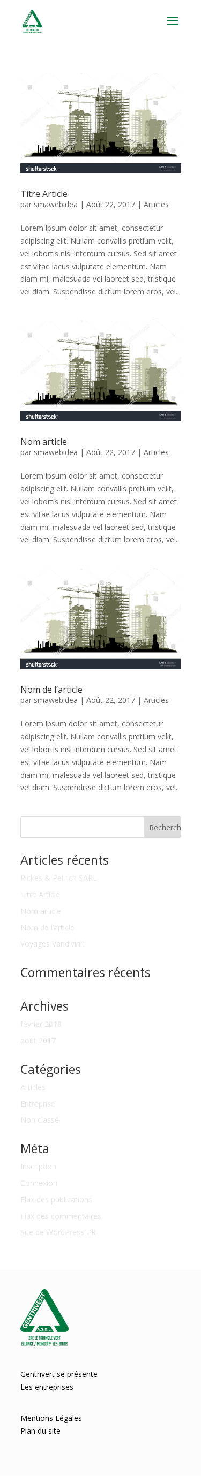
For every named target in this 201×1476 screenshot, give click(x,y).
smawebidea (56, 204)
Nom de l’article (51, 689)
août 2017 (38, 1040)
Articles (156, 204)
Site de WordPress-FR (58, 1232)
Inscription (38, 1166)
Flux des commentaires (60, 1216)
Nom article (43, 442)
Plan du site (40, 1431)
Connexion (38, 1183)
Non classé (39, 1120)
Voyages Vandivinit (52, 943)
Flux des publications (56, 1199)
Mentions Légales (51, 1418)
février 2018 (41, 1024)
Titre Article (44, 194)
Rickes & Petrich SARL (58, 878)
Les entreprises (46, 1387)
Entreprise (37, 1104)
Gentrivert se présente (59, 1374)
